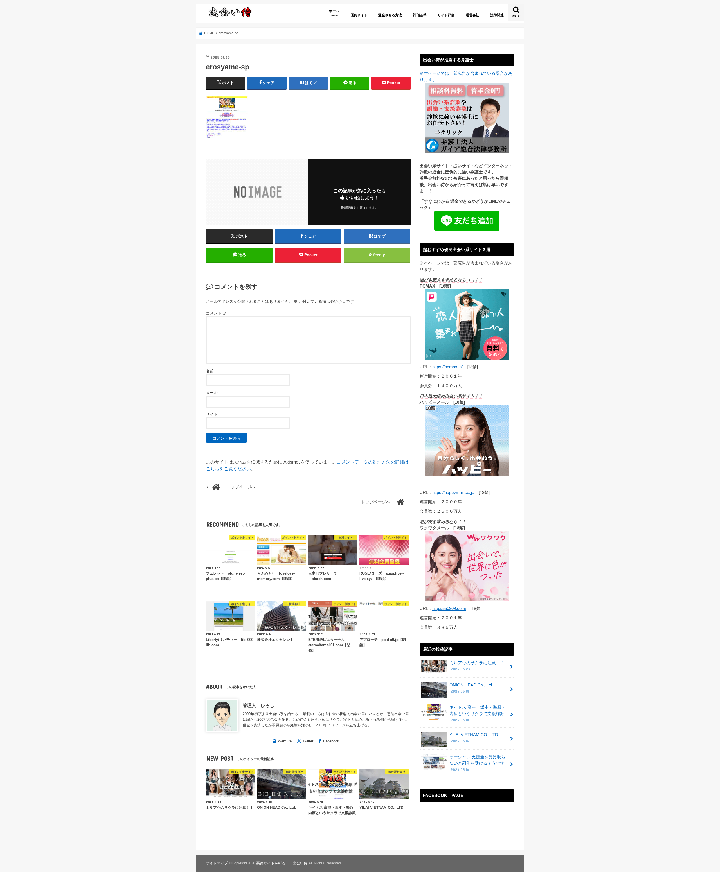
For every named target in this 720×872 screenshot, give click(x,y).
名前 (210, 371)
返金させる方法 (390, 15)
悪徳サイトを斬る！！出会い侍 (281, 863)
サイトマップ (217, 863)
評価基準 (420, 15)
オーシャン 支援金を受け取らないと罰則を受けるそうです (477, 763)
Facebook (331, 741)
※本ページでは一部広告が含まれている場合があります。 (466, 76)
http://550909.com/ (449, 608)
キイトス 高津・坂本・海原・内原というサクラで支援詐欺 (477, 713)
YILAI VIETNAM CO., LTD (473, 738)
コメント (216, 313)
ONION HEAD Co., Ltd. (471, 688)
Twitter (308, 741)
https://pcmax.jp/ (447, 367)
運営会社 (472, 15)
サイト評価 (446, 15)
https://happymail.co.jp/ (453, 492)
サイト (212, 414)
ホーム (334, 13)
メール (212, 392)
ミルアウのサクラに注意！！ (476, 666)
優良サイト (358, 15)
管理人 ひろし (258, 705)
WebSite (285, 741)
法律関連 (497, 15)
